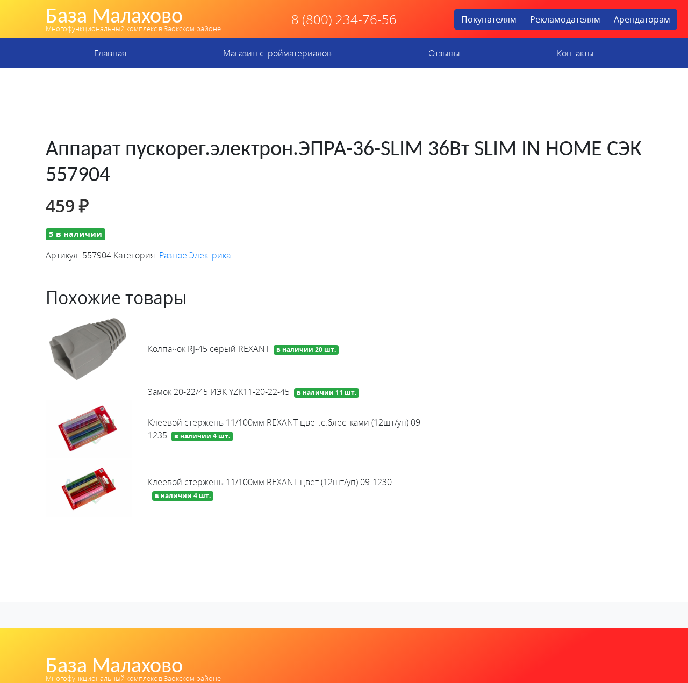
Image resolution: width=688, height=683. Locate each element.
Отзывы (444, 53)
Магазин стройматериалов (277, 53)
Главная (110, 53)
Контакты (575, 53)
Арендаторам (642, 19)
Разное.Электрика (195, 255)
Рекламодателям (565, 19)
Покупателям (489, 19)
